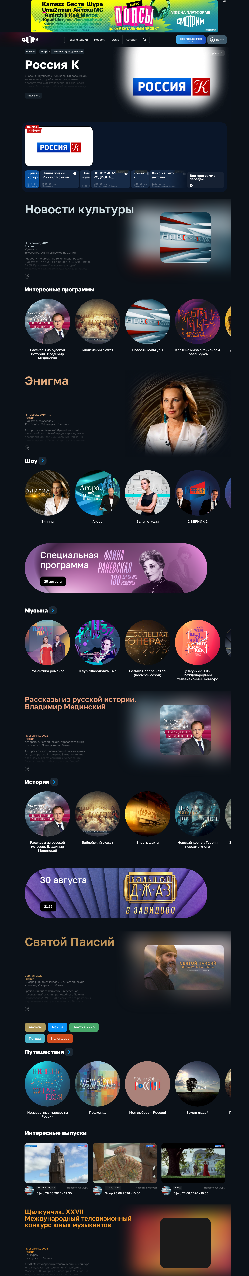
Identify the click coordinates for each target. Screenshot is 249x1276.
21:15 (48, 906)
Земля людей (197, 1112)
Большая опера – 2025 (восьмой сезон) (147, 673)
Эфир (44, 51)
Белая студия (147, 521)
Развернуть (33, 95)
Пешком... (97, 1112)
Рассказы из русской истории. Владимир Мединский (47, 354)
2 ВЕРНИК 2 (198, 521)
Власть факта (147, 842)
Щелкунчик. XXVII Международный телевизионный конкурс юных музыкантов (197, 677)
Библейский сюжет (97, 350)
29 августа (53, 581)
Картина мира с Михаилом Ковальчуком (197, 352)
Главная (30, 51)
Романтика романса (47, 671)
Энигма (47, 521)
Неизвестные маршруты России (47, 1114)
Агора (97, 521)
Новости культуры (90, 175)
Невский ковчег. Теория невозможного (198, 844)
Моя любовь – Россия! (147, 1112)
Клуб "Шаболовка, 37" (97, 671)
